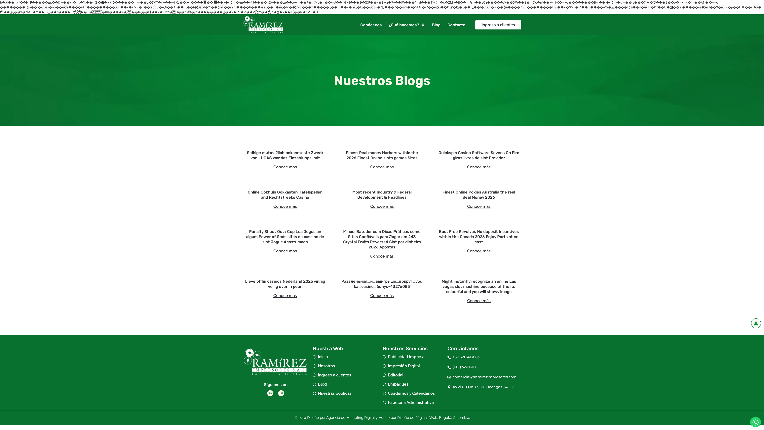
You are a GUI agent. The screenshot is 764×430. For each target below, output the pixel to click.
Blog (436, 24)
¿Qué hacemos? (404, 24)
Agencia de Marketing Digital (350, 417)
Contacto (456, 24)
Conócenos (371, 24)
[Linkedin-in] (270, 393)
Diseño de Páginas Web (417, 417)
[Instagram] (281, 393)
